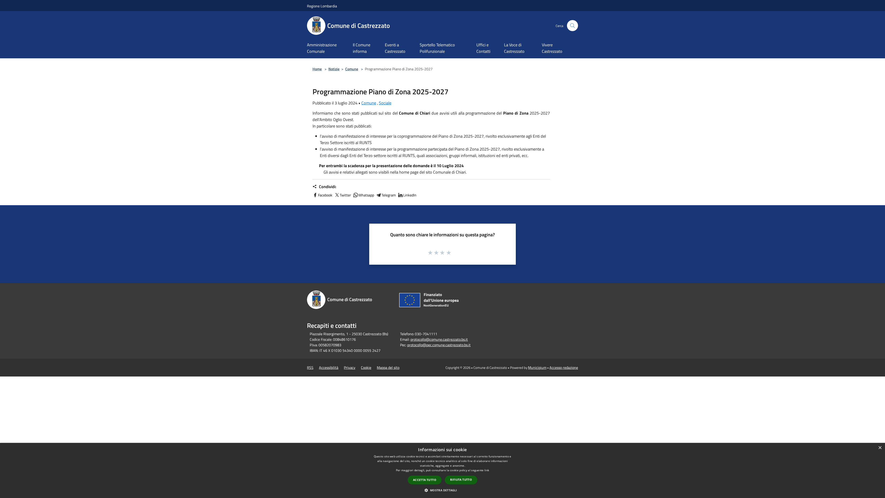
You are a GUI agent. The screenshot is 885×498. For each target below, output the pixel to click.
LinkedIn (409, 195)
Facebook (325, 195)
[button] (442, 490)
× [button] (880, 448)
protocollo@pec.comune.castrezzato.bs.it (439, 345)
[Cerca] (572, 25)
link (486, 470)
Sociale (385, 103)
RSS (310, 367)
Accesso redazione (563, 367)
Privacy (349, 367)
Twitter (345, 195)
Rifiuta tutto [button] (461, 480)
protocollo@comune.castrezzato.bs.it (439, 339)
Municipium (537, 367)
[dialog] (442, 470)
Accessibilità (328, 367)
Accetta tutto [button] (424, 480)
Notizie (333, 69)
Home (317, 69)
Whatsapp (366, 195)
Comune (351, 69)
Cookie (366, 367)
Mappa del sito (388, 367)
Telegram (388, 195)
